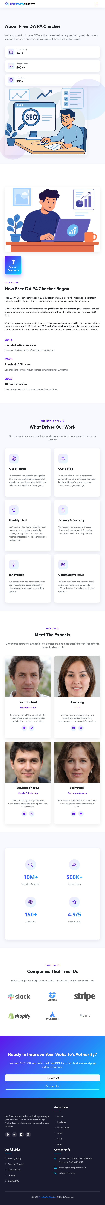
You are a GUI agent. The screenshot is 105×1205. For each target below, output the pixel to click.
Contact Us (52, 1086)
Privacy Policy (14, 1158)
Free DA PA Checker (47, 1197)
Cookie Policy (14, 1169)
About (60, 1133)
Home (60, 1116)
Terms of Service (16, 1164)
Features (61, 1122)
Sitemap (12, 1175)
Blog (59, 1144)
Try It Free (52, 1077)
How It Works (63, 1127)
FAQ (59, 1138)
